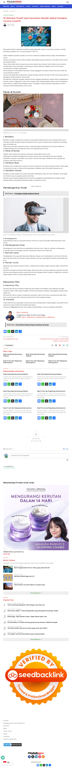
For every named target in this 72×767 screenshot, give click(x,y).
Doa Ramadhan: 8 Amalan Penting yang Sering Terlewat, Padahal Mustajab (32, 622)
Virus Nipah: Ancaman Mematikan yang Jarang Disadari (26, 634)
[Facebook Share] (52, 345)
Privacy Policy (7, 731)
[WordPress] (36, 756)
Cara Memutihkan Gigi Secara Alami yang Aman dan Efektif (27, 628)
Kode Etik (6, 726)
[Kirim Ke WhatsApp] (67, 345)
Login (66, 449)
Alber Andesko (10, 24)
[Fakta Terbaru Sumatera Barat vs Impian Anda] (8, 586)
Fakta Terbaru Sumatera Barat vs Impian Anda (29, 585)
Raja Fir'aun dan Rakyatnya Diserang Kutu (12, 361)
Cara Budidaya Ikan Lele (10, 338)
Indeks (5, 734)
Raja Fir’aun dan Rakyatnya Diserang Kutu (57, 361)
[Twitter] (32, 756)
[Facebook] (29, 756)
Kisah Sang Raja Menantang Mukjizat (12, 355)
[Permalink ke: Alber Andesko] (4, 25)
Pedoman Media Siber (10, 739)
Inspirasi (11, 15)
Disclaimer (6, 736)
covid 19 (5, 15)
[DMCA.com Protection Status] (12, 744)
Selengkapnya (35, 593)
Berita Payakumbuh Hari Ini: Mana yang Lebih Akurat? (32, 568)
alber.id (24, 317)
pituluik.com (51, 317)
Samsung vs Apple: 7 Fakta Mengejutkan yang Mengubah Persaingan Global (33, 611)
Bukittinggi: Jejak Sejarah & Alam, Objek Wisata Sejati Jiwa (27, 616)
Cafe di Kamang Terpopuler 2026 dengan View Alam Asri (26, 605)
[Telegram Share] (63, 345)
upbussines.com (41, 317)
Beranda (5, 720)
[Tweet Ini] (56, 345)
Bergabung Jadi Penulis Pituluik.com (14, 723)
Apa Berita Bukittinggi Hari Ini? (24, 576)
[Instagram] (39, 756)
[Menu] (4, 2)
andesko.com (31, 317)
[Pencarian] (68, 2)
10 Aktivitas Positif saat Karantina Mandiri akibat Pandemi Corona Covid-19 (54, 339)
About (5, 728)
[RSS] (43, 756)
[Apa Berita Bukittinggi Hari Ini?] (8, 577)
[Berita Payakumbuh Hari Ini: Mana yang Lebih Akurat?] (8, 569)
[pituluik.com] (14, 2)
